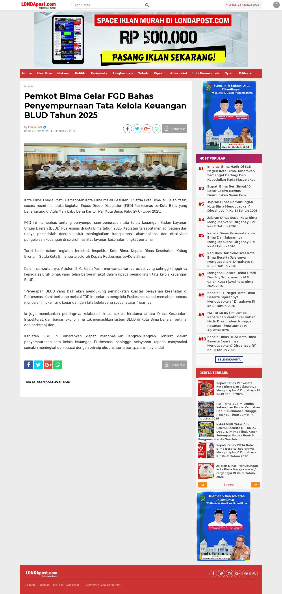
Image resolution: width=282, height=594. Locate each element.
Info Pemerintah (205, 73)
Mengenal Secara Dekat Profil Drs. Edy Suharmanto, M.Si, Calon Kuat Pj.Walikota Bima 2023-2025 (231, 279)
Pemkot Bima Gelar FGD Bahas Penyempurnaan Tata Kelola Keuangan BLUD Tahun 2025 (105, 105)
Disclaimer (72, 584)
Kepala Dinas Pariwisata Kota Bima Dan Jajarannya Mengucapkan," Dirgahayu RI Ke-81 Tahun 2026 (231, 239)
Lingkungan (123, 73)
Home (27, 73)
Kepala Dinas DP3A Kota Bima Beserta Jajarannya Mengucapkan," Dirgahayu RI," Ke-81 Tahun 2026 (231, 343)
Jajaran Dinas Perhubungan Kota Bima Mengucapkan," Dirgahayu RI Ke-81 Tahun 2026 (232, 206)
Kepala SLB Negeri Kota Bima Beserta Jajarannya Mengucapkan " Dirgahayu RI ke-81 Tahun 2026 (231, 299)
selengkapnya (229, 359)
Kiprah (159, 73)
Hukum (63, 73)
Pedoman (44, 584)
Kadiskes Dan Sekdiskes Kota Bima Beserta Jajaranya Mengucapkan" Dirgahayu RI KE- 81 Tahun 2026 (231, 259)
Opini (228, 73)
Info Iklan (57, 584)
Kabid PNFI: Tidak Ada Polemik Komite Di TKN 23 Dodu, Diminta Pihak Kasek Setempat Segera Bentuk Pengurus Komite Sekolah (227, 432)
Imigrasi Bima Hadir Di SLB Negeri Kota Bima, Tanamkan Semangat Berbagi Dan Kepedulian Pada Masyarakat (231, 173)
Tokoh (143, 73)
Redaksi (30, 584)
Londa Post (113, 584)
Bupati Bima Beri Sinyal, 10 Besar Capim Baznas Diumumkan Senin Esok (228, 190)
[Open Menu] (276, 5)
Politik (80, 73)
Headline (44, 73)
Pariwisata (99, 73)
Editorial (245, 73)
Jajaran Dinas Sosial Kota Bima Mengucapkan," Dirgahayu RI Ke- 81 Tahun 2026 (232, 222)
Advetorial (178, 73)
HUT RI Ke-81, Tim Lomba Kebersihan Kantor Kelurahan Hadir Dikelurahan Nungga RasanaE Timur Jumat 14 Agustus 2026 (231, 321)
